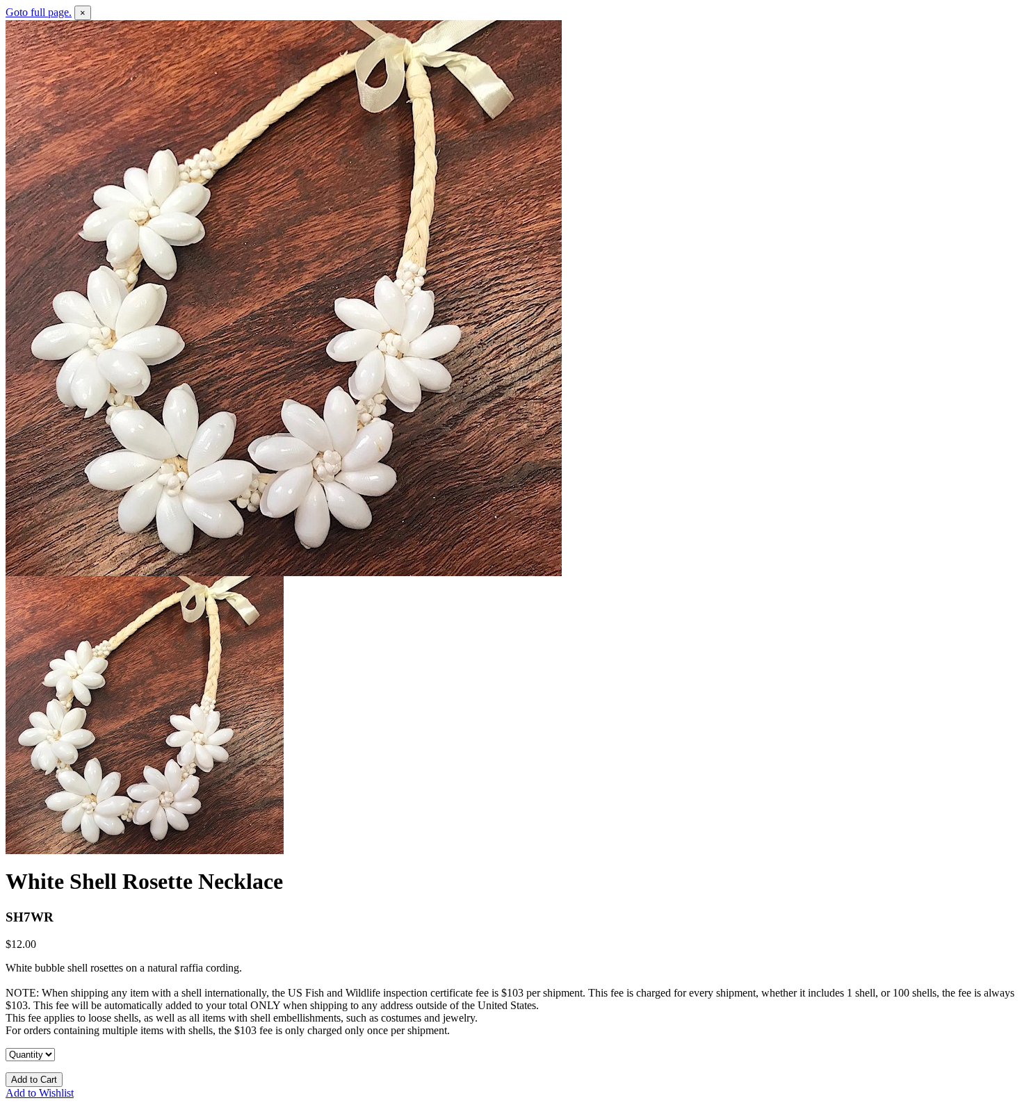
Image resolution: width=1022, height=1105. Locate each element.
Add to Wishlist (40, 1093)
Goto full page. (39, 12)
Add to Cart (34, 1079)
